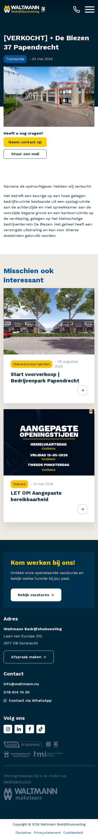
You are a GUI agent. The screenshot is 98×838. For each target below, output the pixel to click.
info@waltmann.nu (21, 684)
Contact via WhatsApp (30, 700)
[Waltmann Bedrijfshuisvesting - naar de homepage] (21, 9)
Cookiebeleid (73, 832)
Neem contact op (25, 142)
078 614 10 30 (16, 692)
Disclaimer (23, 832)
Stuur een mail (25, 154)
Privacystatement (47, 832)
